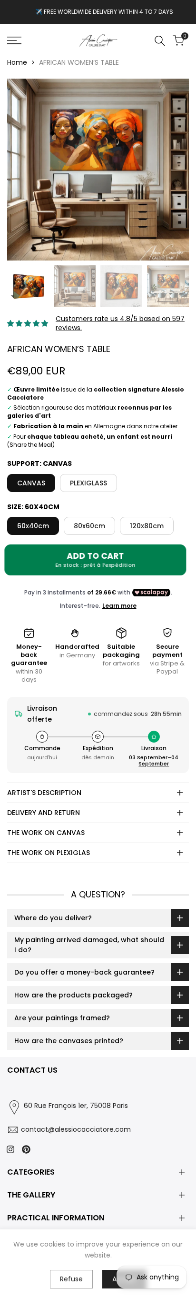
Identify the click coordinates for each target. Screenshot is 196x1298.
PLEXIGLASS (88, 483)
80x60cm (89, 526)
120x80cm (147, 526)
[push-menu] (14, 40)
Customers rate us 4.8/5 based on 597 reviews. (120, 323)
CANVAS (31, 483)
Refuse (71, 1279)
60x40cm (33, 526)
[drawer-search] (160, 40)
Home (17, 62)
